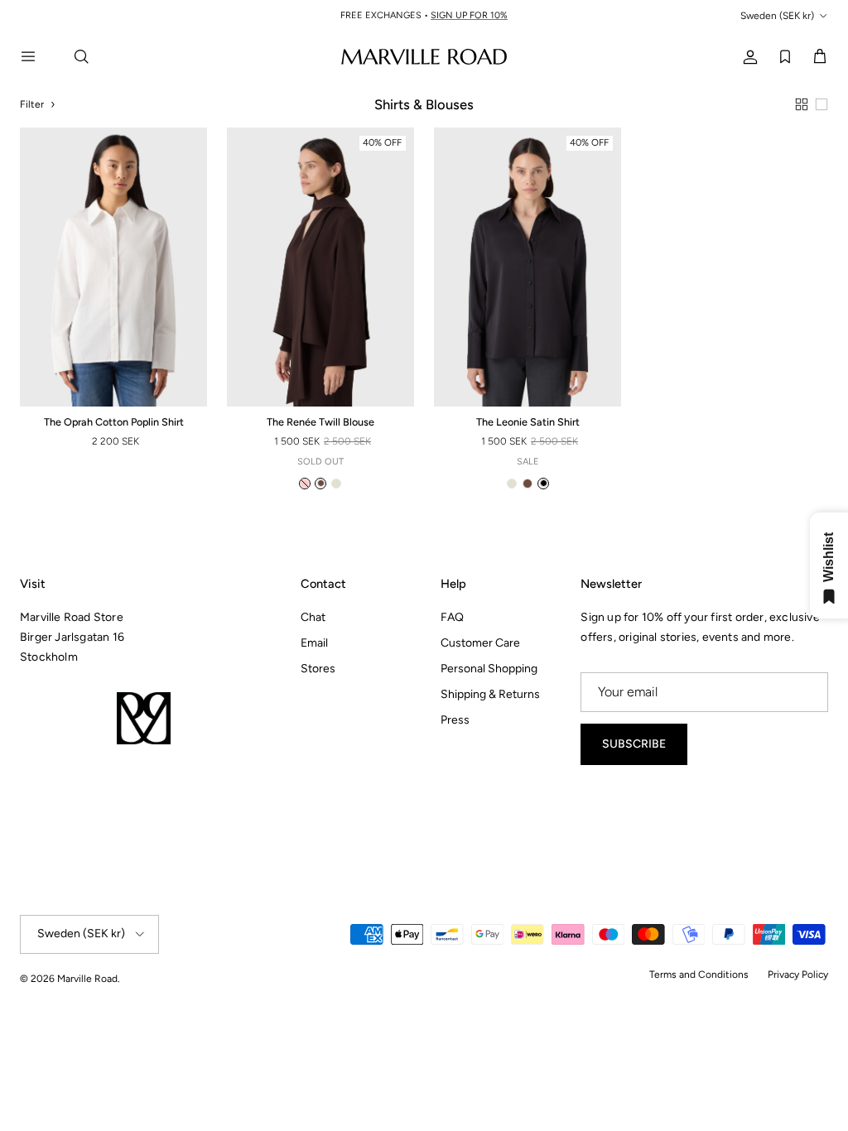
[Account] (747, 56)
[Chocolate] (320, 483)
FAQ (452, 617)
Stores (318, 669)
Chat (313, 617)
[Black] (543, 483)
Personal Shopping (489, 669)
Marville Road (87, 978)
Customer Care (480, 643)
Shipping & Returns (490, 694)
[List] (821, 104)
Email (314, 643)
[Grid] (801, 104)
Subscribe (634, 744)
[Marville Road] (424, 56)
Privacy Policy (798, 974)
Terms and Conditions (699, 974)
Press (455, 720)
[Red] (305, 483)
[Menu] (38, 56)
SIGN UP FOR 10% (469, 15)
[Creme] (336, 483)
